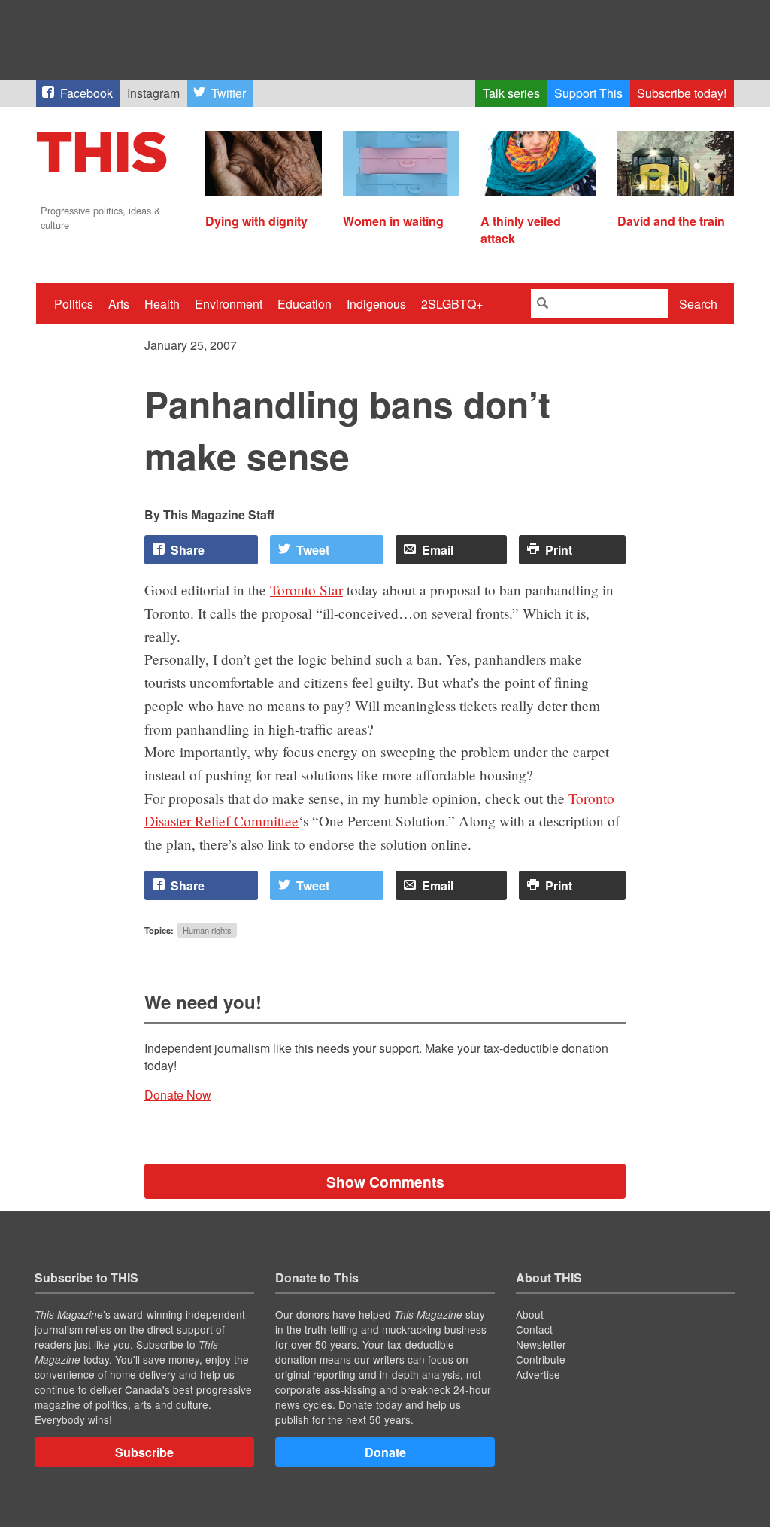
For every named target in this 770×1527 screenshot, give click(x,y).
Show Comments (385, 1181)
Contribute (540, 1359)
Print (558, 549)
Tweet (312, 549)
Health (162, 303)
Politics (73, 303)
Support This (588, 93)
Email (437, 549)
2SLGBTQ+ (452, 303)
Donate (385, 1452)
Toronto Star (306, 589)
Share (188, 549)
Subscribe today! (681, 93)
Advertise (538, 1374)
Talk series (511, 93)
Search (698, 303)
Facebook (86, 93)
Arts (118, 303)
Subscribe (144, 1452)
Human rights (207, 930)
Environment (228, 303)
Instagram (153, 93)
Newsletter (541, 1344)
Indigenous (376, 303)
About (530, 1314)
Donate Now (177, 1094)
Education (304, 303)
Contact (534, 1329)
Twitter (228, 93)
